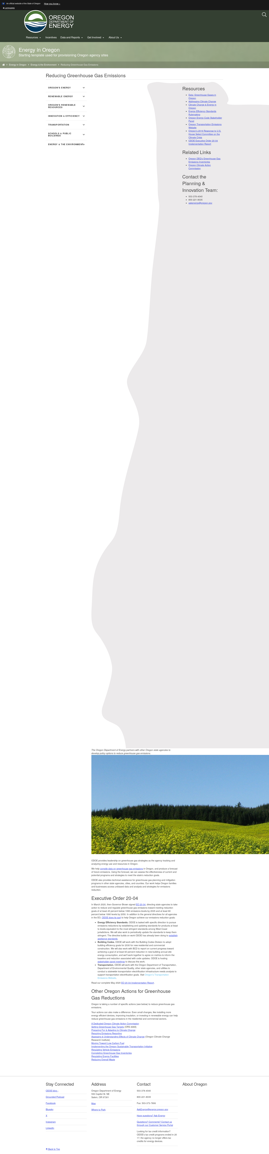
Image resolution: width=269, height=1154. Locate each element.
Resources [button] (34, 37)
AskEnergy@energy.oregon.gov (152, 1109)
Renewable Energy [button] (67, 96)
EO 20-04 (141, 904)
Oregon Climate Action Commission (200, 167)
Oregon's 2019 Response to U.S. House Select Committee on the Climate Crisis (205, 134)
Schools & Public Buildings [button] (67, 134)
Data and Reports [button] (72, 37)
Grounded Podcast (55, 1096)
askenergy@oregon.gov (200, 202)
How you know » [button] (52, 3)
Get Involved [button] (96, 37)
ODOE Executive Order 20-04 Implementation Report (203, 142)
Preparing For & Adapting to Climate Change (113, 1030)
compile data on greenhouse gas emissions (121, 868)
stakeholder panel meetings (111, 961)
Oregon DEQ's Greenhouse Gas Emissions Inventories (204, 160)
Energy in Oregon (17, 64)
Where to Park (98, 1109)
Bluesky (49, 1109)
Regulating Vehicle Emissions (105, 1049)
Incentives (51, 37)
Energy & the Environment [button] (67, 144)
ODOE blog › (52, 1090)
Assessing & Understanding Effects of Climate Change (118, 1036)
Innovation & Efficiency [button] (67, 116)
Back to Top (54, 1149)
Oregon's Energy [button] (67, 88)
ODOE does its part (111, 917)
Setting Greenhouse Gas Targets (107, 1026)
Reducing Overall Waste (103, 1059)
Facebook (51, 1103)
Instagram (51, 1121)
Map (93, 1103)
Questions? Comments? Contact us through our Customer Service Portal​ (155, 1123)
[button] (9, 7)
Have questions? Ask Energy (151, 1115)
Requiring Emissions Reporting (106, 1033)
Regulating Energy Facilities (105, 1056)
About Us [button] (116, 37)
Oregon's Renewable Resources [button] (67, 106)
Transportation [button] (67, 125)
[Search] (264, 14)
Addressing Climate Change (202, 101)
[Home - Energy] (3, 64)
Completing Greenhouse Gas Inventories (111, 1052)
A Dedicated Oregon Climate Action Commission (115, 1023)
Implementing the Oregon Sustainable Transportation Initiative (121, 1046)
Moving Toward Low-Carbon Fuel (107, 1043)
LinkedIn (50, 1128)
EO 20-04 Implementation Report (137, 982)
